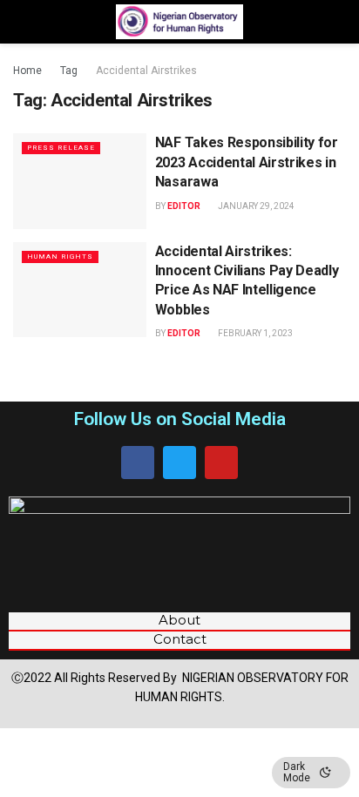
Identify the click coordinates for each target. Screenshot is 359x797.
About (179, 620)
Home (27, 70)
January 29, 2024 (255, 206)
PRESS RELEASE (61, 148)
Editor (183, 206)
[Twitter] (179, 462)
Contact (180, 639)
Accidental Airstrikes (146, 70)
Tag (69, 70)
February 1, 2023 (254, 333)
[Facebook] (137, 462)
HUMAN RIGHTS (60, 256)
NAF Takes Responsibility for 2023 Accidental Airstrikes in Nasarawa (246, 162)
